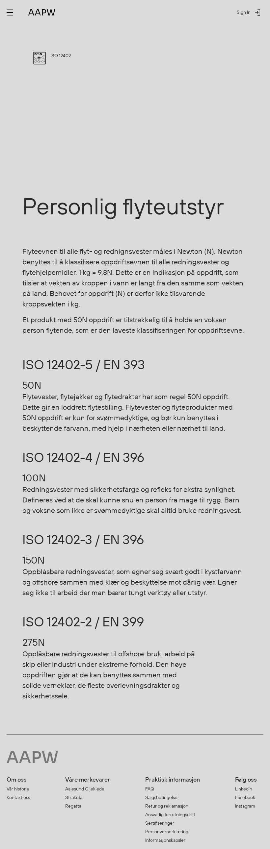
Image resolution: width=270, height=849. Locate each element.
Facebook (245, 797)
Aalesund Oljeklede (84, 789)
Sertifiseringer (159, 823)
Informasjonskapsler (165, 840)
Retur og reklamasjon (166, 806)
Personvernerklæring (166, 832)
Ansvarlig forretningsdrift (170, 814)
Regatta (73, 806)
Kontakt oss (18, 797)
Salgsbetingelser (162, 797)
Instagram (245, 806)
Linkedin (243, 789)
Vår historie (18, 789)
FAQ (149, 789)
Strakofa (73, 797)
